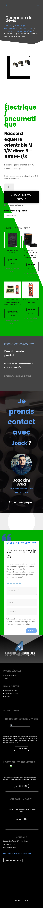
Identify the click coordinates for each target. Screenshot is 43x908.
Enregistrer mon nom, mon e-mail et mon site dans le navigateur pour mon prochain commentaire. (21, 621)
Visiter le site (21, 749)
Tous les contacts (13, 860)
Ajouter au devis (21, 197)
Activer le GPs (21, 819)
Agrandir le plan (21, 900)
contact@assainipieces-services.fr (17, 853)
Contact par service (11, 693)
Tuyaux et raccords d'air (18, 31)
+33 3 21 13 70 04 (21, 492)
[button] (30, 56)
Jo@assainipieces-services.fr (21, 488)
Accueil (8, 26)
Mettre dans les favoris (13, 205)
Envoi (31, 631)
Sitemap (7, 696)
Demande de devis (11, 691)
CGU (6, 678)
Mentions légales (10, 675)
